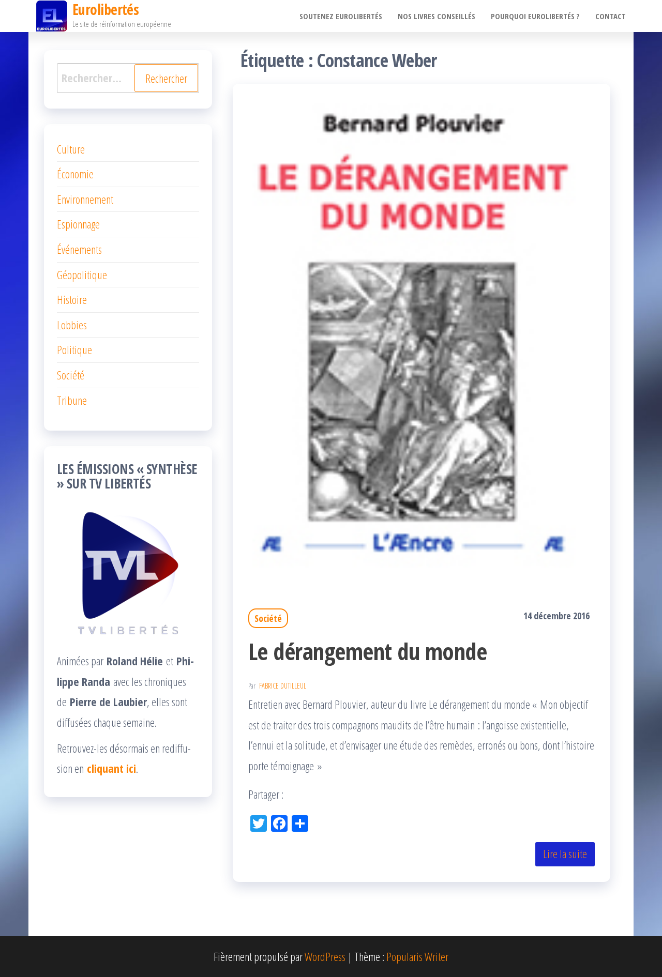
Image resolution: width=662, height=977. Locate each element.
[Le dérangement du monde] (421, 333)
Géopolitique (82, 274)
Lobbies (72, 324)
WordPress (325, 956)
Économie (75, 173)
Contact (610, 16)
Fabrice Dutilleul (282, 686)
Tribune (72, 400)
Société (268, 618)
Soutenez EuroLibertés (340, 16)
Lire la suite (565, 853)
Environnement (85, 199)
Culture (71, 149)
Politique (74, 349)
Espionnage (78, 224)
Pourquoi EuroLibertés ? (535, 16)
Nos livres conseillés (436, 16)
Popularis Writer (417, 956)
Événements (79, 249)
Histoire (72, 299)
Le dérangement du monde (367, 651)
